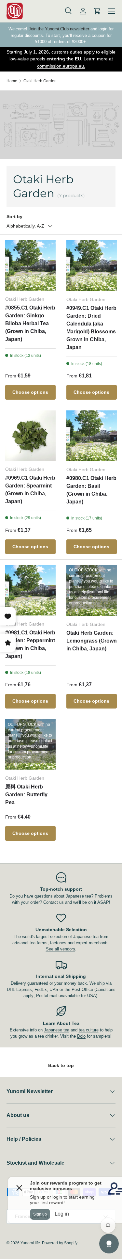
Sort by (14, 216)
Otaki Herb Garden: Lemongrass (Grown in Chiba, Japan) (91, 640)
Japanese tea (56, 1030)
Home (12, 81)
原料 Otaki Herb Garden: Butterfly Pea (26, 794)
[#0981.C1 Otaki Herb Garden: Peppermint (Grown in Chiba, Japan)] (30, 590)
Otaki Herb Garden (40, 81)
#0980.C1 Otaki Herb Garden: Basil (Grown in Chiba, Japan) (91, 489)
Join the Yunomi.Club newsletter (59, 28)
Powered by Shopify (59, 1243)
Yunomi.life (30, 1243)
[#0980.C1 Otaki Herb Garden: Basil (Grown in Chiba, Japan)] (91, 435)
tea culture (89, 1030)
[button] (97, 11)
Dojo (81, 1036)
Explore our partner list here (71, 66)
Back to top (61, 1065)
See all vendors (60, 949)
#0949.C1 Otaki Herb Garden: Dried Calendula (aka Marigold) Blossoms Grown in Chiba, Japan (91, 327)
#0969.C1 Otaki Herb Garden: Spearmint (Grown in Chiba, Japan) (30, 489)
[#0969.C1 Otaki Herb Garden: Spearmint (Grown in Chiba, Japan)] (30, 435)
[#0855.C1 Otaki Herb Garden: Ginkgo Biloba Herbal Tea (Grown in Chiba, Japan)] (30, 265)
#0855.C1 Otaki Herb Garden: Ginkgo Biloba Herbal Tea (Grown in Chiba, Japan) (30, 323)
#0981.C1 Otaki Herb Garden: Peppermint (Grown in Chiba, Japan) (30, 644)
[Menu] (111, 11)
